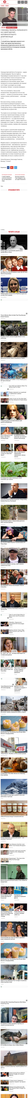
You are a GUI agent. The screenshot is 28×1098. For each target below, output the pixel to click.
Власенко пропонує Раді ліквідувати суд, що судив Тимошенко (20, 178)
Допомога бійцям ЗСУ (12, 27)
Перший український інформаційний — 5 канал (5, 2)
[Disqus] (14, 211)
